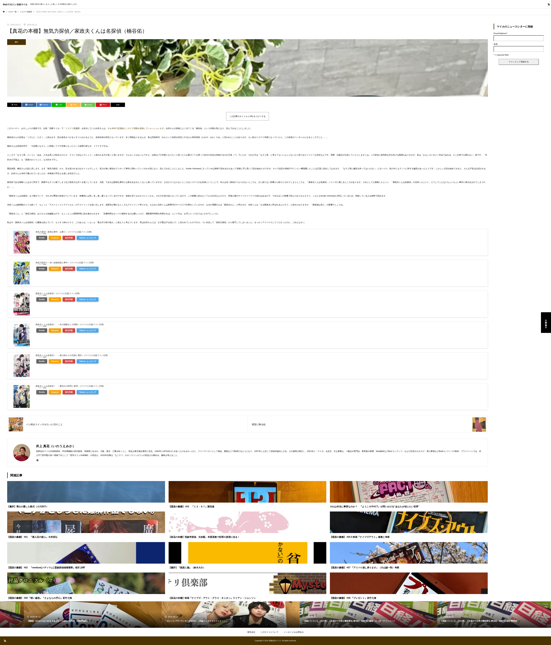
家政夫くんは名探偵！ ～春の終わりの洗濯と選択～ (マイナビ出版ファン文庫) (72, 355)
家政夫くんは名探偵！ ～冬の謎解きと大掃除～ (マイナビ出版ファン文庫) (70, 324)
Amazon (55, 238)
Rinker (44, 233)
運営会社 (251, 632)
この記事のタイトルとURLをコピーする (247, 116)
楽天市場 (69, 238)
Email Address (500, 33)
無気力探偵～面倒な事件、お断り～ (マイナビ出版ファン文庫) (64, 232)
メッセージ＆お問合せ (294, 632)
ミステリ (69, 128)
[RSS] (548, 4)
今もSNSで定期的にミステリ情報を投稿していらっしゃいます (136, 128)
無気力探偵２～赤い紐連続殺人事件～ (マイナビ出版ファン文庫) (65, 262)
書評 (16, 42)
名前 (496, 44)
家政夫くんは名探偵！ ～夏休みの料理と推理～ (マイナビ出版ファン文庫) (70, 386)
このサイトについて (269, 632)
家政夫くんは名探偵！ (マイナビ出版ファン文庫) (58, 293)
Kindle (42, 238)
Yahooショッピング (87, 238)
